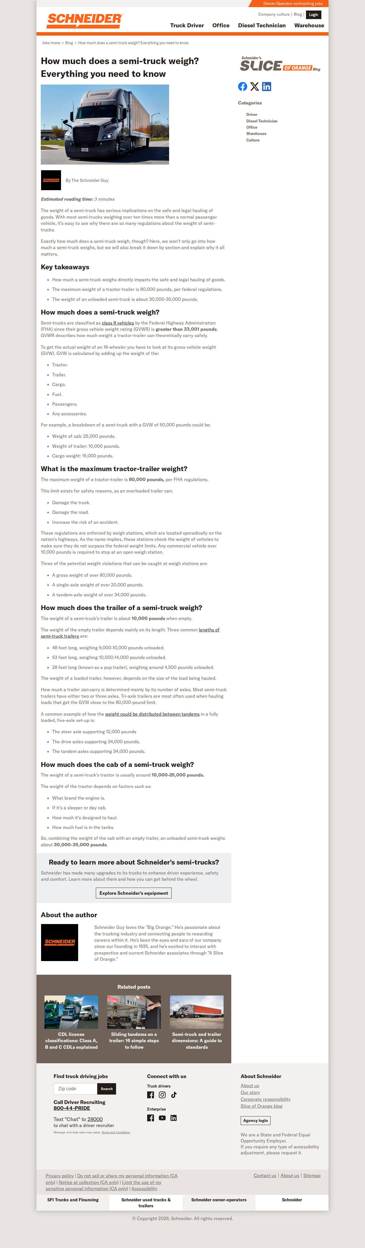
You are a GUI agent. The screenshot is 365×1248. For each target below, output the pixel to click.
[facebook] (242, 86)
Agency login (255, 1120)
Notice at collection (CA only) (89, 1182)
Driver (251, 114)
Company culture (273, 14)
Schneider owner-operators (219, 1199)
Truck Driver (187, 25)
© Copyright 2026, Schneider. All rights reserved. (182, 1218)
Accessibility (144, 1188)
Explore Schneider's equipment (134, 893)
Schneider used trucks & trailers (146, 1202)
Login (313, 14)
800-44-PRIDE (72, 1108)
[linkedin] (266, 86)
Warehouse (309, 25)
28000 (95, 1119)
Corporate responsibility (266, 1099)
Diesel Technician (262, 25)
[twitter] (254, 86)
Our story (250, 1092)
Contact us (265, 1175)
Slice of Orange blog (262, 1106)
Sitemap (312, 1175)
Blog (298, 14)
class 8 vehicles (118, 323)
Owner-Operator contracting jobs (293, 3)
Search (107, 1089)
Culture (252, 140)
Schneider (292, 1199)
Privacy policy (60, 1176)
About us (250, 1085)
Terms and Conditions (116, 1132)
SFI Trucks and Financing (73, 1199)
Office (221, 25)
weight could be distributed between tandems (152, 714)
